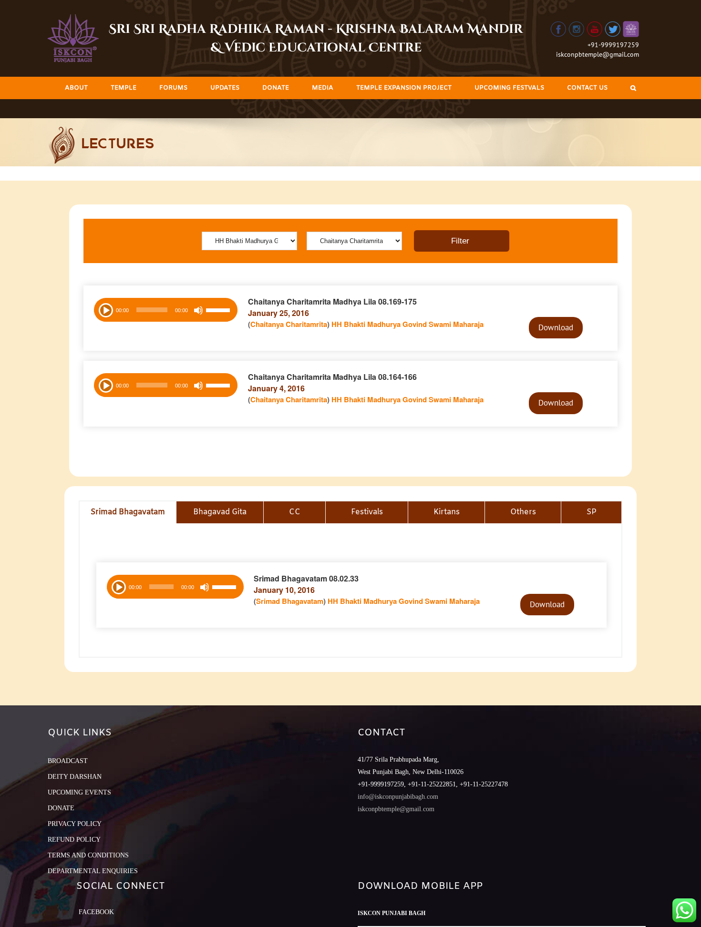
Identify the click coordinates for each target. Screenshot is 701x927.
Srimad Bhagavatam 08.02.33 (306, 578)
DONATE (61, 808)
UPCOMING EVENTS (79, 792)
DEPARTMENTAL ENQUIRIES (93, 871)
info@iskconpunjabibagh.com (398, 796)
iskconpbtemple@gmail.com (597, 54)
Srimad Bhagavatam (289, 601)
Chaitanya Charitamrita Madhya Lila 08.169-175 (332, 301)
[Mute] (198, 310)
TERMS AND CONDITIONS (88, 855)
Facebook (96, 912)
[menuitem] (76, 88)
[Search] (633, 88)
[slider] (219, 311)
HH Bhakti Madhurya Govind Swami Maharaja (407, 324)
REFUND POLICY (74, 839)
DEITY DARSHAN (75, 776)
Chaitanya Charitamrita (288, 324)
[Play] (105, 309)
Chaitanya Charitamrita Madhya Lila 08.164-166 (332, 376)
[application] (165, 310)
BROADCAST (68, 760)
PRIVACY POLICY (75, 823)
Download (555, 327)
